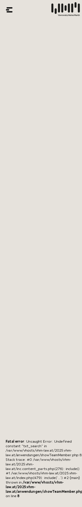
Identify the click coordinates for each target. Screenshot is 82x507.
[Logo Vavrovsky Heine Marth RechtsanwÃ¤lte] (65, 10)
